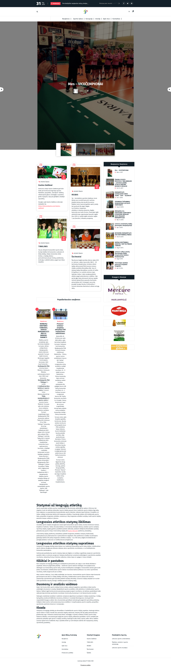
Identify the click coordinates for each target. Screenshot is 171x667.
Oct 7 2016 (119, 197)
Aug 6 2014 (119, 259)
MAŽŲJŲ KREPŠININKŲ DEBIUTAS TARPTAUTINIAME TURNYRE (123, 244)
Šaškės (89, 653)
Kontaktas (116, 19)
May (63, 238)
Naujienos (66, 19)
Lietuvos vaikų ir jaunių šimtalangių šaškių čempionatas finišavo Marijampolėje (122, 254)
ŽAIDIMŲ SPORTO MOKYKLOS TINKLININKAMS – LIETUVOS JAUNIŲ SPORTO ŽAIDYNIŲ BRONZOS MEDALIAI (85, 84)
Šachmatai (76, 256)
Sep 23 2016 (120, 207)
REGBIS (75, 194)
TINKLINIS (43, 246)
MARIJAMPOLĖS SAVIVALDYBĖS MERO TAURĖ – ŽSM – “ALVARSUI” (123, 193)
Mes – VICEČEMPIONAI (121, 170)
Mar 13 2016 (119, 220)
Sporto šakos (78, 19)
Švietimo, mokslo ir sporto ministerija (120, 643)
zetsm (80, 97)
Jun (64, 177)
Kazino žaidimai (45, 185)
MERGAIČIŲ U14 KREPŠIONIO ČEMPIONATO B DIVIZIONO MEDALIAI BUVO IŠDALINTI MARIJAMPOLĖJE (123, 214)
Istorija (97, 19)
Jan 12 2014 (119, 268)
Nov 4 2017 (119, 172)
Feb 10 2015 (119, 237)
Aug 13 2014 (119, 247)
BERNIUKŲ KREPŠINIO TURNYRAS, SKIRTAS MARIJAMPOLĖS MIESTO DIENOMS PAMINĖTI (43, 330)
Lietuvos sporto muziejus (119, 647)
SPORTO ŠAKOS (44, 182)
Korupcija (89, 19)
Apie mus (106, 19)
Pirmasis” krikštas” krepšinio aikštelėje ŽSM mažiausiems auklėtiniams (60, 328)
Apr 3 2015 (119, 227)
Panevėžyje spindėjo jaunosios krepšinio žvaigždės (121, 264)
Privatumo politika (67, 653)
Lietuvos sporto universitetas (121, 638)
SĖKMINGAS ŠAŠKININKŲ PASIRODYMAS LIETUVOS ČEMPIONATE (122, 203)
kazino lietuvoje (73, 531)
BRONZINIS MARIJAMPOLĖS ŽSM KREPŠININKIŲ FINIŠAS (123, 234)
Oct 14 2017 (119, 188)
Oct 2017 (92, 97)
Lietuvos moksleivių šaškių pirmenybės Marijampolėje (123, 224)
